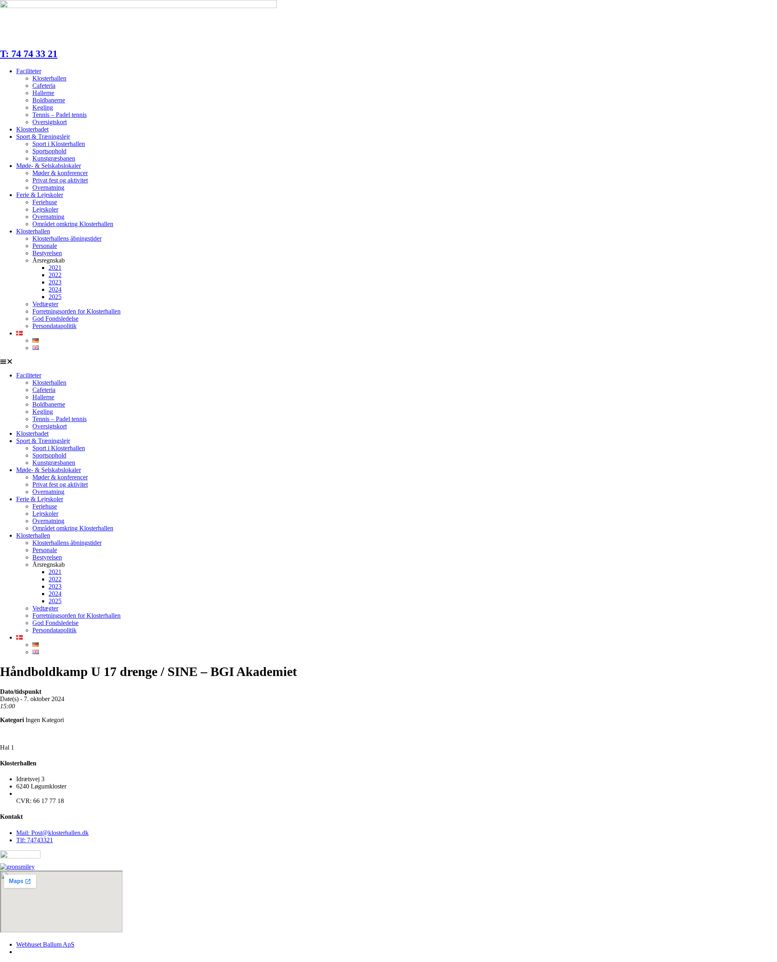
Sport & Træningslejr (43, 136)
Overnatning (48, 187)
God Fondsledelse (55, 318)
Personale (44, 245)
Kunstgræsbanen (53, 158)
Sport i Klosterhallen (58, 143)
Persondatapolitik (54, 325)
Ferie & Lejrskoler (39, 194)
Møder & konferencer (60, 173)
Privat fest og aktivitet (60, 180)
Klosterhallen (49, 78)
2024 (55, 289)
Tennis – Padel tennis (59, 114)
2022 (55, 274)
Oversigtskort (49, 122)
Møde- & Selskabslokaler (48, 165)
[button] (388, 361)
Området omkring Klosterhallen (72, 223)
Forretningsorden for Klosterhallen (76, 311)
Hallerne (43, 92)
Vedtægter (45, 304)
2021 (55, 267)
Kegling (42, 107)
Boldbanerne (48, 100)
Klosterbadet (32, 129)
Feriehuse (44, 202)
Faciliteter (28, 71)
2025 (55, 296)
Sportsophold (49, 151)
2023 (55, 282)
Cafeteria (43, 85)
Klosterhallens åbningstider (67, 238)
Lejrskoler (45, 209)
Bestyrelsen (47, 253)
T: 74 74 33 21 (28, 54)
